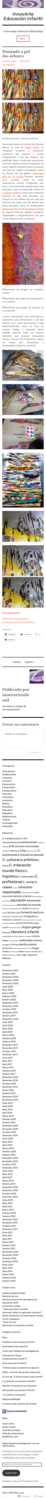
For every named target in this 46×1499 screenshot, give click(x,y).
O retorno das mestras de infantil (19, 1403)
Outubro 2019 (9, 1009)
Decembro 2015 (10, 1096)
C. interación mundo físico (14, 622)
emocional (34, 900)
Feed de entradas (11, 1430)
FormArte (7, 794)
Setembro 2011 (9, 1229)
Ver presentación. (11, 613)
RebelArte (7, 813)
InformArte (8, 797)
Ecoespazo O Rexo (34, 209)
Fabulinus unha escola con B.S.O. (18, 1342)
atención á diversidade (27, 846)
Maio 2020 (7, 990)
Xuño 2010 (7, 1264)
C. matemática (26, 876)
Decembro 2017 (10, 1045)
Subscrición (11, 1473)
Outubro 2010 (9, 1258)
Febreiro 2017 (9, 1070)
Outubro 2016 (9, 1083)
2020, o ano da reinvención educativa (21, 1372)
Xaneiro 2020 (9, 999)
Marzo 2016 (8, 1090)
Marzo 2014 (8, 1148)
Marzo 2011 (7, 1242)
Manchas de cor (10, 1296)
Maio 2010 (7, 1268)
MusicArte (7, 807)
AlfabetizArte (9, 774)
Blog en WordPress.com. (13, 1493)
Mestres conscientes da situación (19, 1385)
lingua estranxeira (15, 927)
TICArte (6, 819)
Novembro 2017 (10, 1048)
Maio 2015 (7, 1109)
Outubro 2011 (9, 1226)
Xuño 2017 (7, 1058)
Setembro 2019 (10, 1012)
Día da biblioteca (37, 896)
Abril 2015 (7, 1112)
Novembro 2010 (10, 1255)
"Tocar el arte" (9, 1322)
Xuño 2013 (7, 1171)
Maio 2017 (7, 1061)
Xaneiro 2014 (8, 1155)
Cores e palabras (10, 1319)
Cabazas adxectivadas (13, 1293)
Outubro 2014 (9, 1132)
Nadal (5, 940)
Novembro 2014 (10, 1129)
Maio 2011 (7, 1235)
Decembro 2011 (10, 1219)
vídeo (18, 955)
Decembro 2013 (10, 1158)
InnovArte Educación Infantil (23, 16)
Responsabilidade (11, 1399)
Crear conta (8, 1423)
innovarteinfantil (9, 61)
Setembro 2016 (10, 1087)
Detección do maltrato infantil (17, 1325)
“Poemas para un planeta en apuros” (20, 1367)
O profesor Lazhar (11, 1306)
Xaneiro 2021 (8, 973)
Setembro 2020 (10, 983)
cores (23, 893)
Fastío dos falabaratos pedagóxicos (20, 1351)
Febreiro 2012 (9, 1213)
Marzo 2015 (8, 1116)
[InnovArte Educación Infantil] (23, 4)
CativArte (7, 778)
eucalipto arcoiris (11, 192)
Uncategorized (8, 65)
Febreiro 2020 (9, 996)
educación (18, 900)
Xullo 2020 (7, 986)
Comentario (34, 752)
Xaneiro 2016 (8, 1093)
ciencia (15, 888)
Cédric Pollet (32, 147)
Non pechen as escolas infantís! (18, 1390)
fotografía (29, 916)
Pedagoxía (6, 945)
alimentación (29, 842)
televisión (12, 955)
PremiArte (7, 810)
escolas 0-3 (12, 905)
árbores (7, 619)
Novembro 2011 (10, 1222)
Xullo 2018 (7, 1022)
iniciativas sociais (28, 920)
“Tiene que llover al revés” (15, 1309)
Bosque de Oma (10, 209)
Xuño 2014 (7, 1138)
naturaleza (15, 941)
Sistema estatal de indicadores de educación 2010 (19, 1301)
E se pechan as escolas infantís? (19, 1381)
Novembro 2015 (10, 1100)
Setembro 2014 (10, 1135)
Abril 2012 (7, 1206)
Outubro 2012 (9, 1193)
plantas (23, 944)
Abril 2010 (7, 1271)
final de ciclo (13, 912)
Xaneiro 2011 (8, 1248)
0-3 (4, 838)
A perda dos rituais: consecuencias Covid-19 (14, 1357)
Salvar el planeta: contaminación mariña (22, 1315)
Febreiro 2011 (9, 1245)
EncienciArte (8, 787)
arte (11, 846)
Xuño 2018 (7, 1025)
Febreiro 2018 (9, 1038)
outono (37, 940)
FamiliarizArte (9, 790)
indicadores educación (12, 920)
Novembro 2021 (10, 970)
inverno (13, 923)
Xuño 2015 (7, 1106)
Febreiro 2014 (9, 1151)
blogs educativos (31, 851)
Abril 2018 (7, 1032)
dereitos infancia (22, 896)
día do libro (6, 901)
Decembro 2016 (10, 1077)
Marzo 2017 (8, 1067)
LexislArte (7, 800)
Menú (22, 38)
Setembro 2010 (10, 1261)
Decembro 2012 (10, 1187)
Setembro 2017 (10, 1054)
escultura (5, 909)
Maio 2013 (7, 1174)
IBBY (37, 917)
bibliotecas (15, 851)
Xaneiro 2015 (8, 1122)
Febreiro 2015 (9, 1119)
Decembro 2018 (10, 1019)
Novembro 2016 (10, 1080)
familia (25, 908)
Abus (4, 1337)
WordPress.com (10, 1436)
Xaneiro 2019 (8, 1015)
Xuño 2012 (7, 1200)
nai (9, 941)
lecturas (28, 923)
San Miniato (13, 952)
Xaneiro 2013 (8, 1184)
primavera (7, 948)
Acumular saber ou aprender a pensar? (22, 1312)
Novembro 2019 (10, 1006)
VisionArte (7, 826)
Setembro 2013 (10, 1167)
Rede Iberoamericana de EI (22, 948)
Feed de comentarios (13, 1433)
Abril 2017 (7, 1064)
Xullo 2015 (7, 1103)
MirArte (6, 803)
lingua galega (31, 927)
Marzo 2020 (8, 993)
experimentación (15, 909)
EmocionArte (8, 784)
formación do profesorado (12, 917)
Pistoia (14, 944)
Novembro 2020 (10, 980)
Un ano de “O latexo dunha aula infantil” (22, 1376)
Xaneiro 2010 (9, 1281)
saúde (21, 951)
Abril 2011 (7, 1239)
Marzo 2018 (8, 1035)
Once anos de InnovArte (14, 1363)
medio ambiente (19, 936)
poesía (32, 944)
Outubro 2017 (9, 1051)
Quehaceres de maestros (15, 1346)
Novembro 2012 (10, 1190)
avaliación (6, 851)
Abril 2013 (7, 1177)
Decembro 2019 (10, 1002)
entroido (5, 905)
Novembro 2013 (10, 1161)
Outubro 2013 (9, 1164)
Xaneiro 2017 (8, 1074)
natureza (30, 622)
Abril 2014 (7, 1145)
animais (41, 842)
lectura (20, 923)
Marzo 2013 (8, 1180)
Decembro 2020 (10, 977)
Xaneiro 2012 (8, 1216)
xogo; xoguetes (29, 955)
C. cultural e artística (20, 619)
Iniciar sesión (8, 1427)
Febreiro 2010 (9, 1277)
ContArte (7, 781)
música (36, 936)
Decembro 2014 (10, 1125)
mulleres (28, 936)
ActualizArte (8, 771)
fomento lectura (32, 912)
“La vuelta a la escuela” (14, 1394)
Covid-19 (29, 893)
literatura (6, 932)
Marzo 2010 (8, 1274)
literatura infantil (25, 932)
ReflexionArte (9, 816)
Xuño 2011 (7, 1232)
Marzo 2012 (8, 1209)
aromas (5, 847)
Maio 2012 (7, 1203)
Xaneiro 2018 (9, 1041)
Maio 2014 (7, 1142)
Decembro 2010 (10, 1252)
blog (23, 850)
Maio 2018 (7, 1028)
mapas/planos (7, 936)
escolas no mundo (29, 904)
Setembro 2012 (10, 1197)
